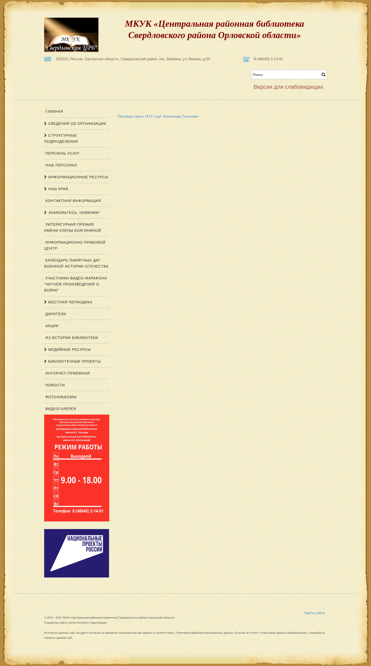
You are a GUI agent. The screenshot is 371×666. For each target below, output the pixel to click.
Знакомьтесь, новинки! (73, 213)
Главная (53, 111)
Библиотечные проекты (74, 361)
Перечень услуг (62, 153)
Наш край (57, 189)
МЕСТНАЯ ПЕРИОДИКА (69, 302)
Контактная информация (72, 201)
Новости (54, 385)
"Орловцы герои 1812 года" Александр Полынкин (158, 116)
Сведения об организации (76, 124)
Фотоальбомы (60, 397)
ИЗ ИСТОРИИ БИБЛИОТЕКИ (71, 338)
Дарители (55, 314)
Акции (51, 326)
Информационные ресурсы (77, 177)
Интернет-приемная (67, 373)
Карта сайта (315, 612)
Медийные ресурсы (69, 350)
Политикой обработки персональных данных (204, 632)
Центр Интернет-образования (87, 622)
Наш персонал (60, 165)
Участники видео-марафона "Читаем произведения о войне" (75, 284)
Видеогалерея (60, 409)
